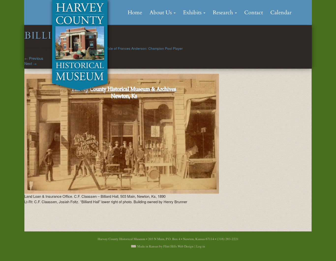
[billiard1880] (121, 133)
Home (135, 12)
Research (223, 12)
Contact (253, 12)
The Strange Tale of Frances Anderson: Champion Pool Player (134, 48)
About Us (161, 12)
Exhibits (193, 12)
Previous (33, 58)
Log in (200, 246)
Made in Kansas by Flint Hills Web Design (165, 246)
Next (30, 63)
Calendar (280, 12)
